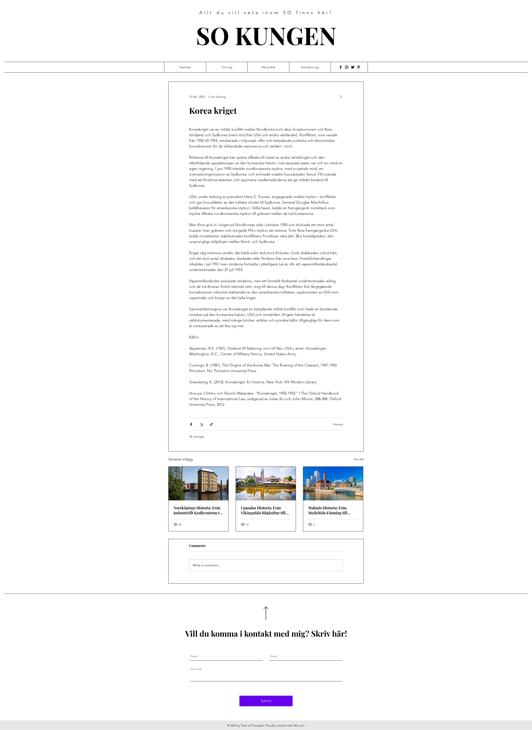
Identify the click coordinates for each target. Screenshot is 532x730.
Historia (338, 424)
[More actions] (342, 96)
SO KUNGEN (266, 35)
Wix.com (299, 725)
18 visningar (196, 436)
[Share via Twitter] (201, 424)
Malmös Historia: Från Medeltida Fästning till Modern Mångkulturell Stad (332, 510)
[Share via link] (211, 424)
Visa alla (359, 459)
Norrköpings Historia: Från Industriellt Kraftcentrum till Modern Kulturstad (198, 510)
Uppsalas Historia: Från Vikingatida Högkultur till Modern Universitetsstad (263, 510)
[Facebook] (340, 67)
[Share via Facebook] (191, 424)
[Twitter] (352, 67)
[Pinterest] (358, 67)
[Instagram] (346, 67)
